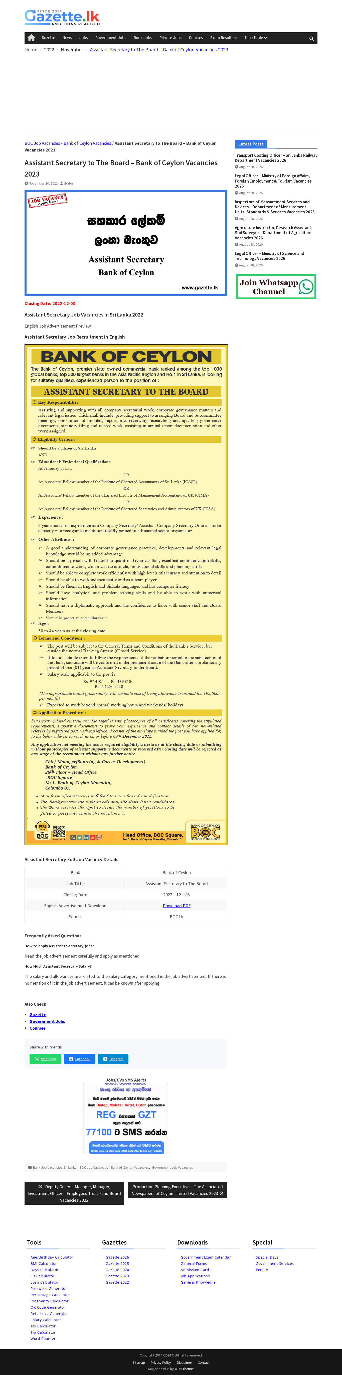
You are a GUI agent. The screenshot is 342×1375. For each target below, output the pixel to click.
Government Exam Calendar (206, 1257)
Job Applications (195, 1276)
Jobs (83, 38)
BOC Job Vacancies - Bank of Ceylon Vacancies (68, 143)
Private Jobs (170, 38)
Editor (68, 183)
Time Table (254, 38)
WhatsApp (48, 1058)
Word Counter (43, 1338)
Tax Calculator (43, 1326)
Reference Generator (49, 1313)
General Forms (194, 1263)
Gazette (48, 38)
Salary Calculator (46, 1319)
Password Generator (49, 1288)
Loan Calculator (45, 1282)
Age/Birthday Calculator (52, 1257)
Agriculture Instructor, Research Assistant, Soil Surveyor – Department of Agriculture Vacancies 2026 (273, 233)
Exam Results (221, 38)
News (67, 38)
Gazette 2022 (117, 1282)
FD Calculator (43, 1276)
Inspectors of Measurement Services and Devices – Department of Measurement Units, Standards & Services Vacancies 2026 (275, 207)
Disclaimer (184, 1362)
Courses (196, 38)
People (262, 1269)
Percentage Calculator (50, 1294)
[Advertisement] (171, 91)
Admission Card (195, 1269)
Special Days (267, 1257)
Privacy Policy (161, 1362)
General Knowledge (198, 1282)
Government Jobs (110, 38)
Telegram (116, 1058)
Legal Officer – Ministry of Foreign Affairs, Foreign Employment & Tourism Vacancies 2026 (273, 181)
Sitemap (139, 1362)
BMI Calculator (44, 1263)
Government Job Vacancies (172, 1167)
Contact (204, 1362)
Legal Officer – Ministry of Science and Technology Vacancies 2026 (269, 256)
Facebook (82, 1058)
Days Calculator (45, 1269)
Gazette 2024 (117, 1269)
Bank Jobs (143, 38)
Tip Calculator (43, 1332)
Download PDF (177, 905)
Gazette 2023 (117, 1276)
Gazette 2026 (117, 1257)
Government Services (275, 1263)
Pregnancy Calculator (50, 1301)
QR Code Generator (48, 1307)
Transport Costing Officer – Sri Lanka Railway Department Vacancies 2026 (276, 157)
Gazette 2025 (117, 1263)
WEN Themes (184, 1368)
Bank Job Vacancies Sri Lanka (55, 1167)
